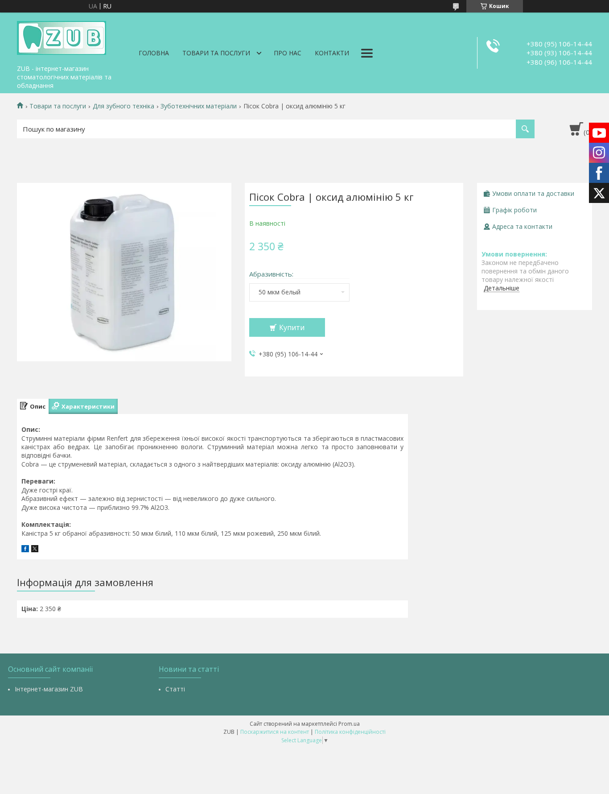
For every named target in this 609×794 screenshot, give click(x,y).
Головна (154, 53)
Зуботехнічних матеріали (198, 106)
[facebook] (25, 550)
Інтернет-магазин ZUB (49, 689)
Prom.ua (349, 724)
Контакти (332, 53)
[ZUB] (61, 36)
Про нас (287, 53)
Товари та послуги (216, 53)
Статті (175, 689)
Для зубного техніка (123, 106)
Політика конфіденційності (350, 732)
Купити (291, 327)
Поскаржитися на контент (274, 732)
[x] (34, 550)
